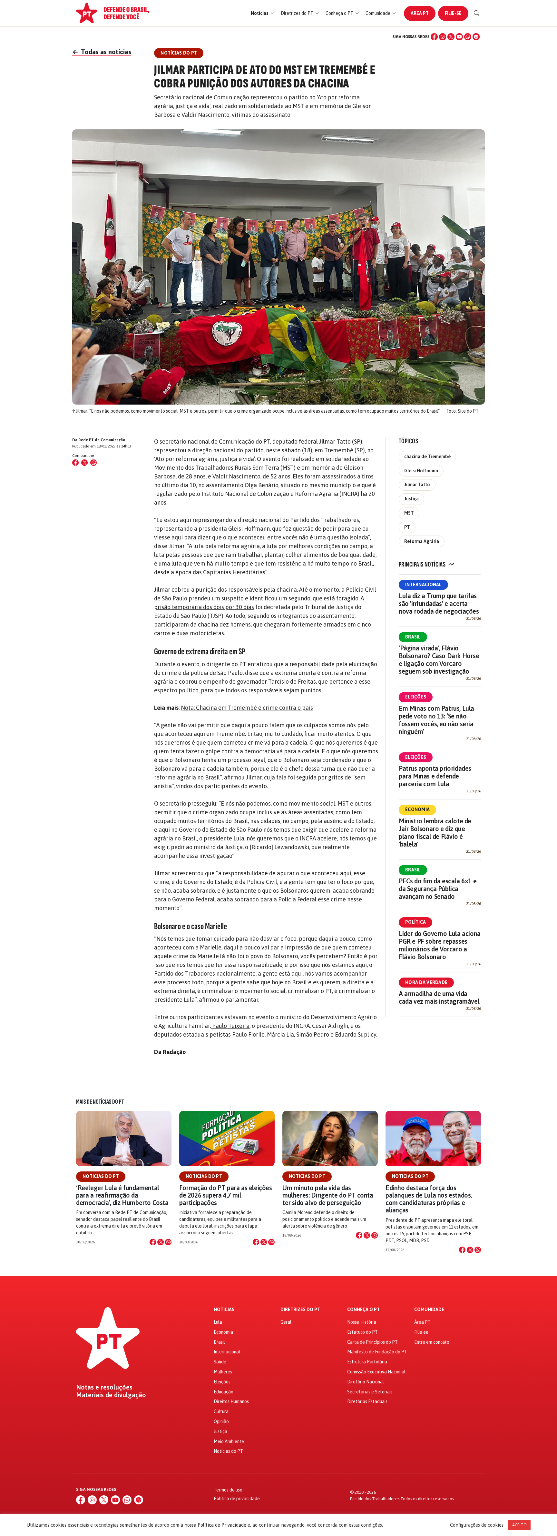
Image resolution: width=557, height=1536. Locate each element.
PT (407, 527)
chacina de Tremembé (427, 456)
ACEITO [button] (519, 1524)
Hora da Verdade (426, 982)
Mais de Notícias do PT (100, 1102)
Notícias (224, 1309)
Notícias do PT (101, 1176)
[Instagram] (442, 36)
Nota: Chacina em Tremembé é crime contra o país (247, 707)
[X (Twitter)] (450, 36)
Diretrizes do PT (300, 1309)
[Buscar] (477, 13)
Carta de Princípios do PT (372, 1342)
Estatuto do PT (362, 1332)
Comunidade (429, 1309)
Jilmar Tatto (417, 484)
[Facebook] (434, 36)
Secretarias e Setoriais (370, 1391)
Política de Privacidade (222, 1525)
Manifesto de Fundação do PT (377, 1351)
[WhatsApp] (467, 36)
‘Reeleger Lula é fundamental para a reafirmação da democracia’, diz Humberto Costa (122, 1195)
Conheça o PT (363, 1309)
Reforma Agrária (421, 541)
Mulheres (223, 1371)
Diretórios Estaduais (367, 1401)
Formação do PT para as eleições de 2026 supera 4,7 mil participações (225, 1195)
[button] (262, 13)
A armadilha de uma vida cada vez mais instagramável (439, 997)
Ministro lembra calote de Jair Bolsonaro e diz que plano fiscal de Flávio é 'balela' (435, 832)
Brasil (413, 636)
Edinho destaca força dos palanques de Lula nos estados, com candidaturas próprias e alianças (429, 1199)
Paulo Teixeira (230, 1025)
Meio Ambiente (229, 1441)
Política (415, 922)
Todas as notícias (101, 51)
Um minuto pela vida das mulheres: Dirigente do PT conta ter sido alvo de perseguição (327, 1195)
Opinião (221, 1421)
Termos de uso (228, 1489)
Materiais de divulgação (111, 1395)
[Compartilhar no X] (160, 1242)
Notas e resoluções (104, 1387)
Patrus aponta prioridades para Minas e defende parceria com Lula (435, 776)
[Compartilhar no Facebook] (75, 462)
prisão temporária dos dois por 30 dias (204, 607)
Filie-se (453, 13)
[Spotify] (476, 36)
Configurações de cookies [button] (476, 1525)
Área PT (420, 13)
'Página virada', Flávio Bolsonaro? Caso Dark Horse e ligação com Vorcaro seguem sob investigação (439, 659)
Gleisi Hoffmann (421, 470)
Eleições (415, 696)
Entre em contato (431, 1342)
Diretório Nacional (365, 1381)
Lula (218, 1322)
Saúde (220, 1361)
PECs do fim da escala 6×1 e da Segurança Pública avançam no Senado (437, 888)
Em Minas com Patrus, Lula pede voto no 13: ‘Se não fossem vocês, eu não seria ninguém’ (436, 720)
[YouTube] (459, 36)
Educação (223, 1391)
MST (409, 513)
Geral (285, 1322)
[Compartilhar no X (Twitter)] (84, 462)
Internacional (423, 584)
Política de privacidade (237, 1498)
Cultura (221, 1411)
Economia (417, 809)
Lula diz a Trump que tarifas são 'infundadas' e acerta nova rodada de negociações (439, 603)
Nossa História (361, 1322)
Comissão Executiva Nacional (376, 1371)
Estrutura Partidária (367, 1361)
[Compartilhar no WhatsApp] (93, 462)
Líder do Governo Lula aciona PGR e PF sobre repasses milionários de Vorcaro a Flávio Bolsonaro (440, 945)
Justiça (411, 498)
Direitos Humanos (231, 1401)
